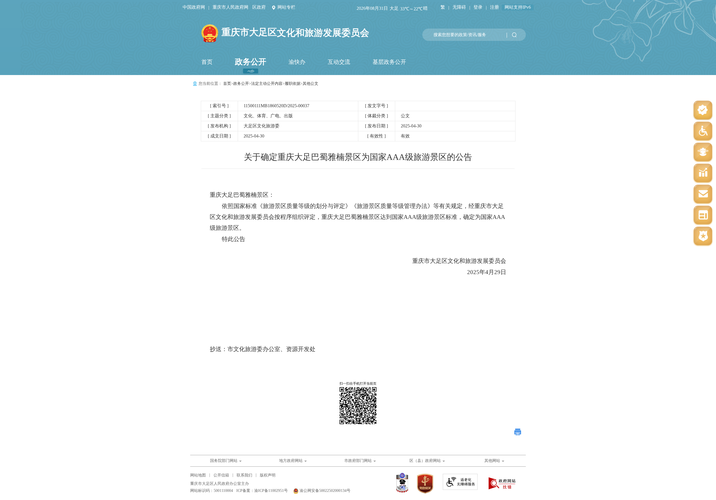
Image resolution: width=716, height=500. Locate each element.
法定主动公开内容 (266, 83)
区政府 (259, 7)
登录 (478, 7)
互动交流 (339, 62)
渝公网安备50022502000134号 (325, 491)
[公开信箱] (703, 194)
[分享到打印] (517, 432)
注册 (494, 7)
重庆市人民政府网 (230, 7)
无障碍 (459, 7)
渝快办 (297, 62)
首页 (207, 62)
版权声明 (267, 475)
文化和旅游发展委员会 (295, 32)
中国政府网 (194, 7)
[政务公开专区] (703, 236)
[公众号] (703, 110)
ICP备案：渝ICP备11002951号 (262, 491)
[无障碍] (703, 131)
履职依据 (292, 83)
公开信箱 (221, 475)
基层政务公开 (389, 62)
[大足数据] (703, 173)
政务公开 (250, 61)
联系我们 (244, 475)
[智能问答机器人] (703, 152)
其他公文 (310, 83)
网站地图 (198, 475)
